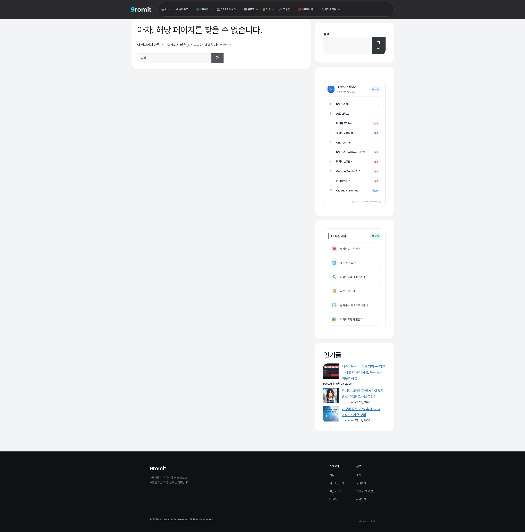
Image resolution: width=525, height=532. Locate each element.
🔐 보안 (266, 9)
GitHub (363, 521)
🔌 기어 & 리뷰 (328, 9)
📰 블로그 (249, 9)
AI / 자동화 (335, 491)
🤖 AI (164, 9)
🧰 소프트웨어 (305, 9)
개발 (331, 475)
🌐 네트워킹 (202, 9)
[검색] (217, 58)
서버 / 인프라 (336, 483)
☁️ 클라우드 (181, 9)
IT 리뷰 (333, 499)
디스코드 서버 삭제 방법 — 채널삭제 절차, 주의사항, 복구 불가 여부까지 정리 (363, 372)
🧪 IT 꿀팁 (284, 9)
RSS (373, 521)
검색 (326, 34)
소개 (358, 475)
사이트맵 (361, 499)
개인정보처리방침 (365, 491)
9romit (158, 468)
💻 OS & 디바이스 (226, 9)
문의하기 (361, 483)
